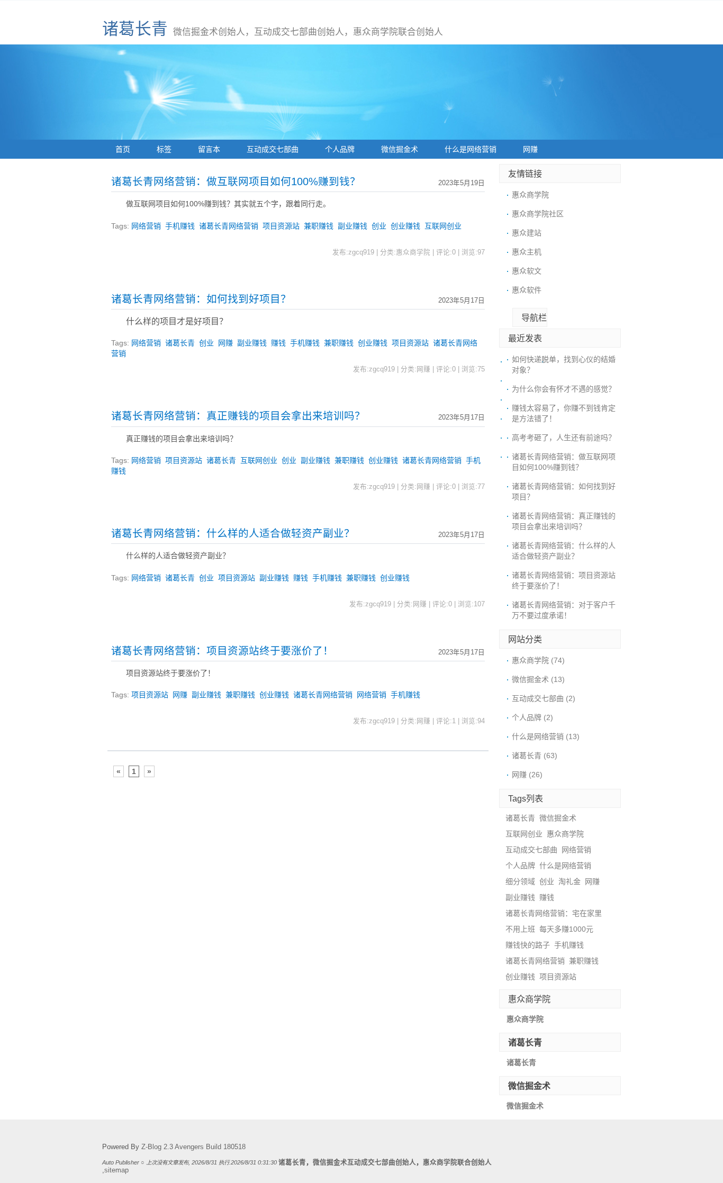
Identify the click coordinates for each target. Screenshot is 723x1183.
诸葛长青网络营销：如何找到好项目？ (201, 299)
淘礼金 (569, 881)
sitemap (116, 1170)
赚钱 (278, 343)
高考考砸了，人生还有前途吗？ (564, 437)
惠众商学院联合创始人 (457, 1162)
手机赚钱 (180, 226)
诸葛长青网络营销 (228, 226)
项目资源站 (281, 226)
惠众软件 (526, 290)
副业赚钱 (352, 226)
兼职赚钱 (318, 226)
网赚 (530, 149)
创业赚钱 (405, 226)
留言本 (209, 149)
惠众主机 (526, 252)
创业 (379, 226)
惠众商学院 (530, 194)
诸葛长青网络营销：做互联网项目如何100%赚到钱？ (235, 181)
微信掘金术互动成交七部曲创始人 (364, 1162)
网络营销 (146, 226)
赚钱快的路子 (527, 945)
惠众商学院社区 (538, 214)
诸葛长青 (135, 29)
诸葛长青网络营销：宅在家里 (553, 913)
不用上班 (520, 929)
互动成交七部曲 (273, 149)
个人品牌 (340, 149)
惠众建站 (526, 233)
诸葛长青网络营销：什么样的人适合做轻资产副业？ (233, 533)
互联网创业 (443, 226)
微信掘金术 (399, 149)
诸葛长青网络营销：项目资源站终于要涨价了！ (222, 651)
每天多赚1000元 (566, 929)
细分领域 (520, 881)
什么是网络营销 (470, 149)
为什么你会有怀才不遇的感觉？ (564, 389)
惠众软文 (526, 271)
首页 (122, 149)
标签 (164, 149)
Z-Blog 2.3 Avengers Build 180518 (193, 1147)
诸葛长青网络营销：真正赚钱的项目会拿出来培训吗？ (238, 416)
